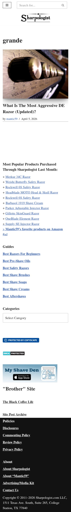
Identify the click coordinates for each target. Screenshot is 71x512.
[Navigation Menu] (7, 5)
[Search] (63, 5)
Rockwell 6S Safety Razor (22, 187)
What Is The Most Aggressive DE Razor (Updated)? (34, 108)
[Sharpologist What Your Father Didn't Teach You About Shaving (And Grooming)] (36, 18)
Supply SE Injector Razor (22, 224)
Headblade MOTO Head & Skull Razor (32, 192)
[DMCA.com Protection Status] (14, 354)
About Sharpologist (16, 468)
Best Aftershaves (14, 296)
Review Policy (12, 442)
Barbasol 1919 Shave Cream (24, 203)
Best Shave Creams (16, 289)
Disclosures (11, 428)
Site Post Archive (15, 414)
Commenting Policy (16, 435)
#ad (5, 234)
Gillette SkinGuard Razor (22, 213)
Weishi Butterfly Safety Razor (25, 182)
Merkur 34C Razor (17, 176)
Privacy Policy (13, 449)
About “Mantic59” (16, 475)
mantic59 (11, 119)
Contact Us (10, 490)
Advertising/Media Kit (18, 483)
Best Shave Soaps (15, 282)
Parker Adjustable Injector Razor (27, 208)
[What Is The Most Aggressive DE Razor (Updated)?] (35, 74)
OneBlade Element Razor (22, 218)
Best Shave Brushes (16, 274)
